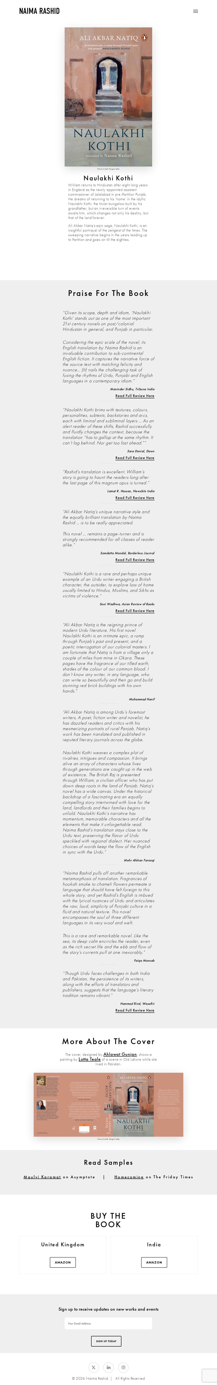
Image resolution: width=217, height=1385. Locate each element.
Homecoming (129, 1177)
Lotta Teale (90, 1059)
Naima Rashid (39, 11)
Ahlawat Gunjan (120, 1054)
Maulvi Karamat (42, 1177)
